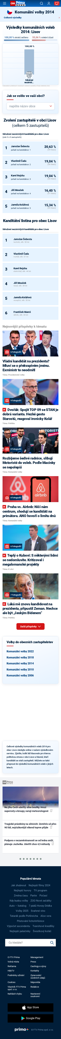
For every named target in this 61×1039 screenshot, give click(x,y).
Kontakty (34, 970)
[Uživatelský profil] (48, 3)
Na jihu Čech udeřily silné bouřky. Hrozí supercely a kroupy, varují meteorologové (26, 809)
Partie (33, 895)
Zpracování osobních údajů (37, 976)
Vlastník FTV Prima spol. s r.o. (17, 988)
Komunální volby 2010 (20, 669)
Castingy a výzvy (38, 966)
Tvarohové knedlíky (43, 926)
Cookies (11, 982)
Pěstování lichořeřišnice (30, 921)
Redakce (34, 987)
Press (33, 961)
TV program (40, 890)
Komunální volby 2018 (20, 657)
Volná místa (13, 961)
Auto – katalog (17, 905)
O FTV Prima (14, 957)
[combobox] (29, 106)
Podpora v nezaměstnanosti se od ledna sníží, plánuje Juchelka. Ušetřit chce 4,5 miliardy (29, 842)
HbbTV (11, 970)
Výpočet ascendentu (18, 926)
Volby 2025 (22, 910)
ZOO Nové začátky (40, 900)
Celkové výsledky (13, 17)
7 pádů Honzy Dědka (40, 905)
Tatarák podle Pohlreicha (24, 915)
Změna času (21, 895)
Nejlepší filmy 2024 (39, 885)
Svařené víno (38, 910)
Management (36, 957)
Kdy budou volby (19, 900)
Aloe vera (45, 915)
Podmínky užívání (16, 975)
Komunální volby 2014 (20, 663)
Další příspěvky (28, 626)
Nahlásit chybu (15, 993)
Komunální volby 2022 (20, 651)
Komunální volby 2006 (20, 675)
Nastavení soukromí (35, 995)
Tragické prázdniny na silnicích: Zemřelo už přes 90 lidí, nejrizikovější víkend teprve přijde (30, 826)
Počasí (43, 895)
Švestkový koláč (42, 931)
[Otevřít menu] (5, 3)
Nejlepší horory (22, 890)
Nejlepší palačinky (20, 931)
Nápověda (35, 982)
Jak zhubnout (18, 885)
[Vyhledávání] (41, 3)
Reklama (12, 966)
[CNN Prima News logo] (17, 3)
